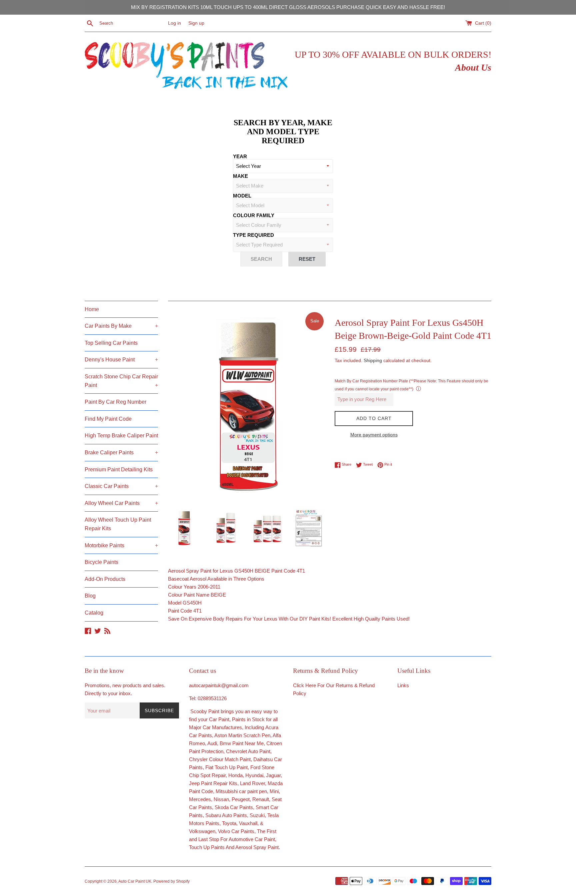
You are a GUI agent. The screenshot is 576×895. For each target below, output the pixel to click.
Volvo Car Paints (236, 831)
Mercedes (200, 799)
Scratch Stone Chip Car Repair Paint (121, 381)
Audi (212, 743)
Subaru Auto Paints (226, 815)
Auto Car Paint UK (134, 881)
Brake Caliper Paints (121, 452)
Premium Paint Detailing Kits (119, 469)
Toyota (229, 823)
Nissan (221, 799)
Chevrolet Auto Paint (248, 751)
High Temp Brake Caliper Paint (121, 435)
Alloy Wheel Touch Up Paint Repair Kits (118, 524)
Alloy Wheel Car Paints (121, 503)
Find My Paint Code (108, 419)
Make (240, 176)
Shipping (373, 360)
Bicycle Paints (101, 562)
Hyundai (254, 775)
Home (92, 309)
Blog (90, 596)
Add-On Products (105, 579)
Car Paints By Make (121, 326)
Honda (235, 775)
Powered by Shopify (171, 881)
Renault (260, 799)
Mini (274, 791)
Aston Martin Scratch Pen (242, 735)
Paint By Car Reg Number (115, 402)
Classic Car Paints (121, 486)
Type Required (253, 235)
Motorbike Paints (121, 545)
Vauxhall (248, 823)
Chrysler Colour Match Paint (220, 759)
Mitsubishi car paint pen (241, 791)
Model (242, 196)
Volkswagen (202, 831)
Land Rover (252, 783)
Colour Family (253, 215)
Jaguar (273, 775)
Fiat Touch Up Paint (226, 767)
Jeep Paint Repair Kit (212, 783)
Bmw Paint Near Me (242, 743)
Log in (174, 23)
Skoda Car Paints (234, 807)
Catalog (94, 613)
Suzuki (257, 815)
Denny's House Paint (121, 359)
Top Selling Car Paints (111, 343)
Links (403, 685)
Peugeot (241, 799)
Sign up (196, 23)
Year (240, 156)
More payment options (374, 434)
